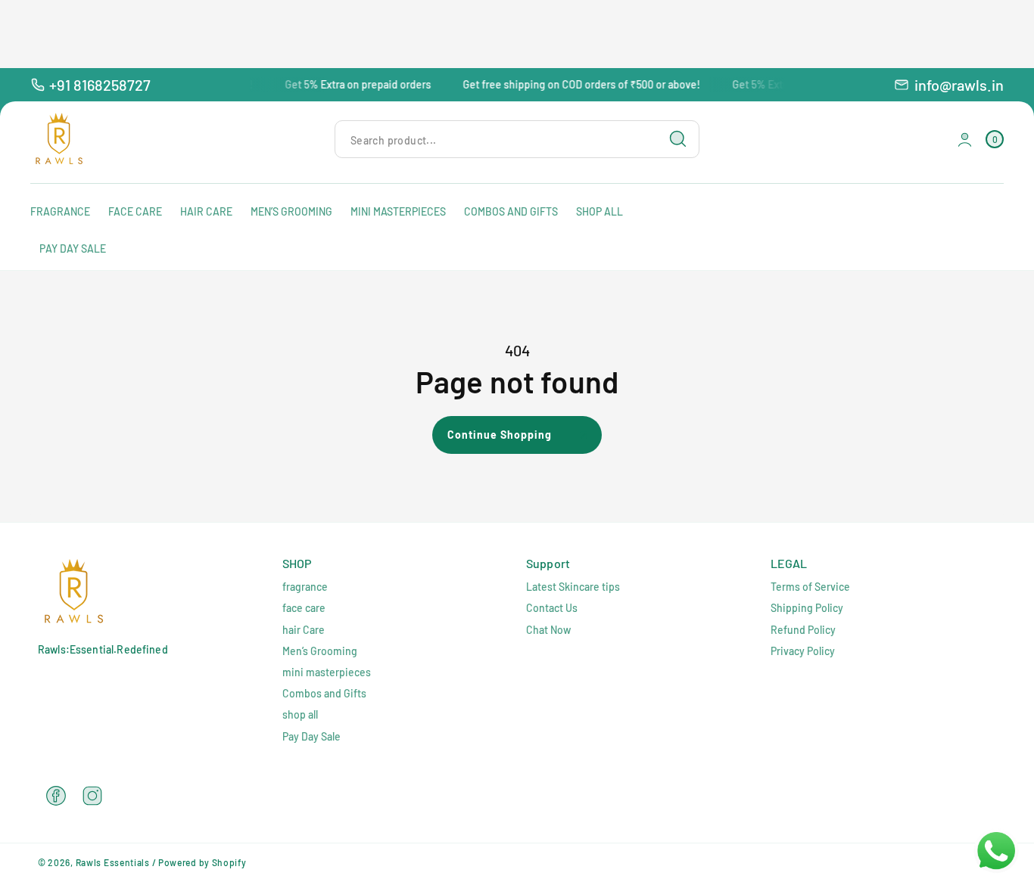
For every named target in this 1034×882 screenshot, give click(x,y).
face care (303, 607)
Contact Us (552, 607)
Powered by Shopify (202, 862)
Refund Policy (803, 629)
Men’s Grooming (319, 650)
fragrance (305, 586)
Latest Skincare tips (573, 586)
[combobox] (517, 140)
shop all (300, 714)
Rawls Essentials (113, 862)
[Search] (678, 139)
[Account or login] (964, 139)
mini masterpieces (326, 672)
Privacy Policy (803, 650)
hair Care (303, 629)
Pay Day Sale (311, 736)
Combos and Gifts (324, 693)
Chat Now (548, 629)
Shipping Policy (807, 607)
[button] (995, 139)
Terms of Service (810, 586)
